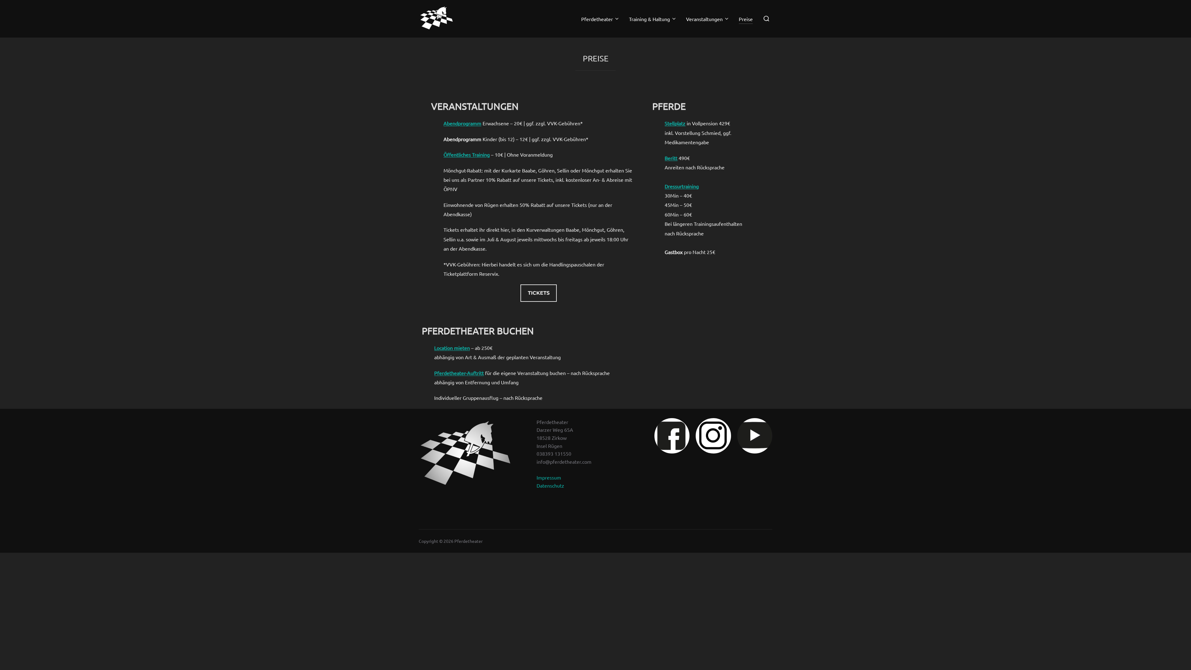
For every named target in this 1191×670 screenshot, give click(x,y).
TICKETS (539, 293)
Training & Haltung (649, 19)
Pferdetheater (597, 19)
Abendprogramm (462, 123)
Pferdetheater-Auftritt (459, 373)
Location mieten (452, 348)
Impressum (549, 477)
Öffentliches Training (467, 154)
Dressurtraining (682, 186)
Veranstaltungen (704, 19)
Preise (746, 19)
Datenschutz (550, 485)
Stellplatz (675, 123)
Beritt (671, 158)
